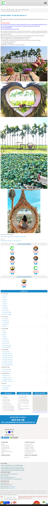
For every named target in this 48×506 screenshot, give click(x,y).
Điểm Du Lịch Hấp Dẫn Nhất (8, 407)
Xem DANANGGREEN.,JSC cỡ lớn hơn (40, 412)
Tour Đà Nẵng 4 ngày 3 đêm (7, 236)
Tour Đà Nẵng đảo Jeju (9, 491)
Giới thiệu (3, 444)
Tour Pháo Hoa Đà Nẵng (6, 385)
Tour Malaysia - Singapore (6, 314)
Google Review (12, 487)
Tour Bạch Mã (4, 338)
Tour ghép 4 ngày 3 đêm (6, 369)
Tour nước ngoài (4, 293)
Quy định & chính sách (5, 448)
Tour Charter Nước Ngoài (6, 312)
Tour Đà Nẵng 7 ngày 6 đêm (7, 362)
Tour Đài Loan (4, 303)
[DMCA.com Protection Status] (13, 438)
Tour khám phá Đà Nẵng (6, 345)
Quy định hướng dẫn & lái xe (6, 451)
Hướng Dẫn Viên (6, 401)
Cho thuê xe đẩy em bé (23, 398)
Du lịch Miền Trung (5, 320)
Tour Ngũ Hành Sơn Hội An (30, 450)
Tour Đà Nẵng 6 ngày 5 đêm (7, 361)
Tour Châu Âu (4, 299)
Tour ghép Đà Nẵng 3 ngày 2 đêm (8, 493)
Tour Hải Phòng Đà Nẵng (20, 493)
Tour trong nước (4, 316)
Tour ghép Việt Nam (5, 373)
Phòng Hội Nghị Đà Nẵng (24, 400)
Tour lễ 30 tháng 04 (5, 387)
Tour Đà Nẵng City (5, 339)
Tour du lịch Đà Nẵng (23, 396)
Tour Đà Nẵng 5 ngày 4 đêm (19, 236)
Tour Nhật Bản (4, 305)
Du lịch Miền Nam (5, 324)
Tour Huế (3, 330)
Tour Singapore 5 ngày (29, 445)
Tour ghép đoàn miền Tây (6, 377)
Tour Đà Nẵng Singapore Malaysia (33, 490)
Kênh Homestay (6, 398)
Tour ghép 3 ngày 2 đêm (6, 371)
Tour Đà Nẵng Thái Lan (4, 490)
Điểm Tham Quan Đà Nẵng (8, 406)
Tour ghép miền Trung (6, 375)
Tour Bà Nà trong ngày (29, 447)
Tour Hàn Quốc (5, 307)
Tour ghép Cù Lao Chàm (29, 448)
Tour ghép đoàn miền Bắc (6, 379)
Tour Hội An (4, 334)
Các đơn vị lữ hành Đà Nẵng (8, 410)
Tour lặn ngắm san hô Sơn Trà (30, 451)
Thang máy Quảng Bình (7, 494)
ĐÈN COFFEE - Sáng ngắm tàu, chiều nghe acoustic (11, 240)
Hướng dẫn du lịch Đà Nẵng (8, 409)
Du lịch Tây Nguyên (5, 322)
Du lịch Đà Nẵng (4, 349)
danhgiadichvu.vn (12, 486)
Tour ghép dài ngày (5, 367)
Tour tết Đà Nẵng (5, 389)
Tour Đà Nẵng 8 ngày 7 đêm (7, 364)
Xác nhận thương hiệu (7, 404)
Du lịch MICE (4, 326)
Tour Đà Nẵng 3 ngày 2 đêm (7, 355)
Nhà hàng (5, 396)
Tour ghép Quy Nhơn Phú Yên (7, 381)
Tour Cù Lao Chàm (5, 341)
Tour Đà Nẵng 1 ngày (6, 351)
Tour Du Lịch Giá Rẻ (5, 343)
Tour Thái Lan (4, 301)
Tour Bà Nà (4, 332)
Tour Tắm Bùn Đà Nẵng (6, 347)
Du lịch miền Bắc (5, 318)
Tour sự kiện (3, 383)
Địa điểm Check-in (6, 400)
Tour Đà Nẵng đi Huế (29, 453)
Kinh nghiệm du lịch (7, 403)
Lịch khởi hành (4, 295)
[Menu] (45, 3)
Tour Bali (3, 297)
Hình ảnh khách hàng (5, 445)
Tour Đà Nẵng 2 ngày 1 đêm (7, 353)
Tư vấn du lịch (3, 450)
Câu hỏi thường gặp (5, 447)
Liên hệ (2, 453)
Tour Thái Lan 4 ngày (28, 444)
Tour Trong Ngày (4, 328)
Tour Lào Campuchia (6, 310)
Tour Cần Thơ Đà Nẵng (30, 493)
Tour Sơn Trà (4, 336)
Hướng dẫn (5, 397)
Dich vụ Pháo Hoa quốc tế (24, 401)
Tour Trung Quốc (5, 308)
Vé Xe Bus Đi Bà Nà (22, 397)
